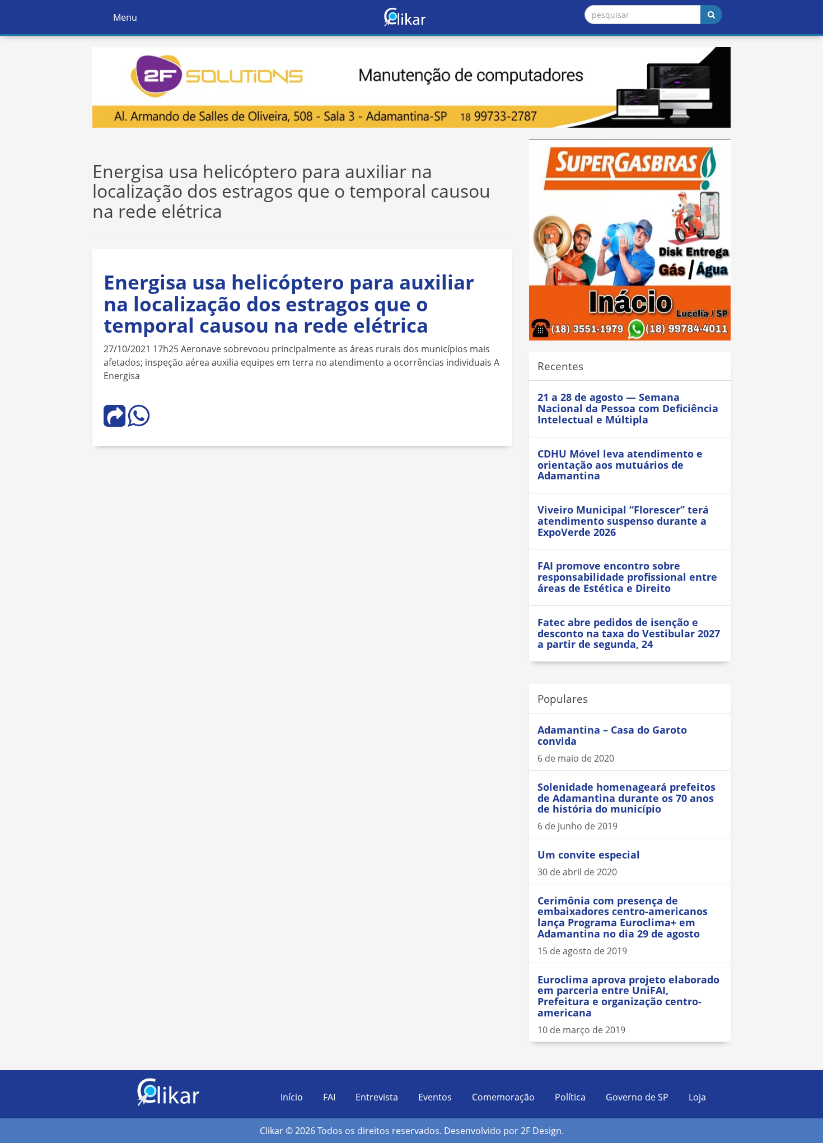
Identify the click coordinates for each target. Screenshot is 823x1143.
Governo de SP (637, 1097)
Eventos (435, 1097)
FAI (329, 1097)
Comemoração (503, 1097)
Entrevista (377, 1097)
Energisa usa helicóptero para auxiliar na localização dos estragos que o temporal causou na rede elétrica (289, 303)
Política (570, 1097)
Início (291, 1097)
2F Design (541, 1131)
